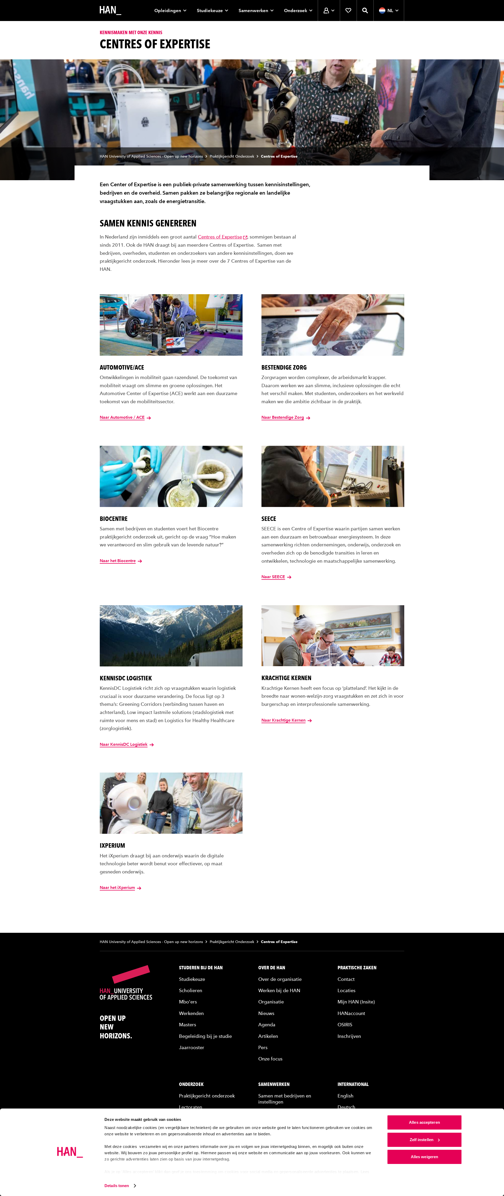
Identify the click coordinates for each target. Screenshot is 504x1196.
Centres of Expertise (220, 237)
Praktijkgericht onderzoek (207, 1096)
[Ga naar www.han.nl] (110, 10)
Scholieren (190, 990)
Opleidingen (167, 10)
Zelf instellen (421, 1139)
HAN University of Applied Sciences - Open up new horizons (151, 156)
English (346, 1096)
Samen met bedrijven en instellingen (284, 1099)
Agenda (266, 1024)
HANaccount (351, 1013)
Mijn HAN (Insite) (356, 1002)
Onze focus (270, 1059)
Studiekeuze (210, 10)
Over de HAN (271, 968)
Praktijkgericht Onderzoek (232, 156)
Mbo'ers (188, 1002)
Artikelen (268, 1036)
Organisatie (271, 1002)
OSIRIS (345, 1024)
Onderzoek (295, 10)
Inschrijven (349, 1036)
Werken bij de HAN (279, 990)
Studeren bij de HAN (201, 968)
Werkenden (191, 1013)
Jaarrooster (191, 1047)
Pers (262, 1047)
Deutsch (346, 1107)
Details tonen (116, 1185)
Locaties (346, 990)
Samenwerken (253, 10)
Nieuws (266, 1013)
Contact (346, 979)
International (353, 1084)
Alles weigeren (424, 1156)
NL (390, 10)
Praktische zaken (357, 968)
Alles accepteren (424, 1122)
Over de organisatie (280, 979)
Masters (187, 1024)
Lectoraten (190, 1107)
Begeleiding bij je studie (205, 1036)
